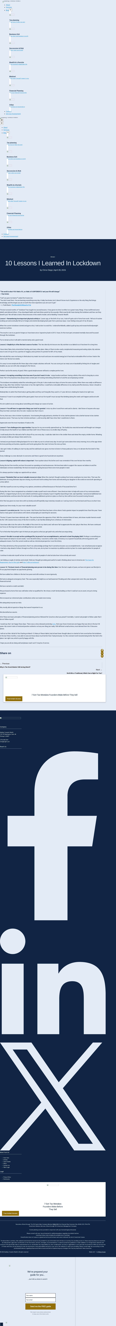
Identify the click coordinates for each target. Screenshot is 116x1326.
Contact (8, 111)
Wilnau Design (102, 1252)
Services (9, 7)
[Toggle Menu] (1, 120)
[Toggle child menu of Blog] (10, 9)
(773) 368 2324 (4, 740)
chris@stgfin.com (5, 741)
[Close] (1, 1324)
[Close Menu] (1, 123)
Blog (7, 10)
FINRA (54, 1224)
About (8, 5)
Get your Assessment (13, 114)
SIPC (57, 1224)
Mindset (53, 257)
